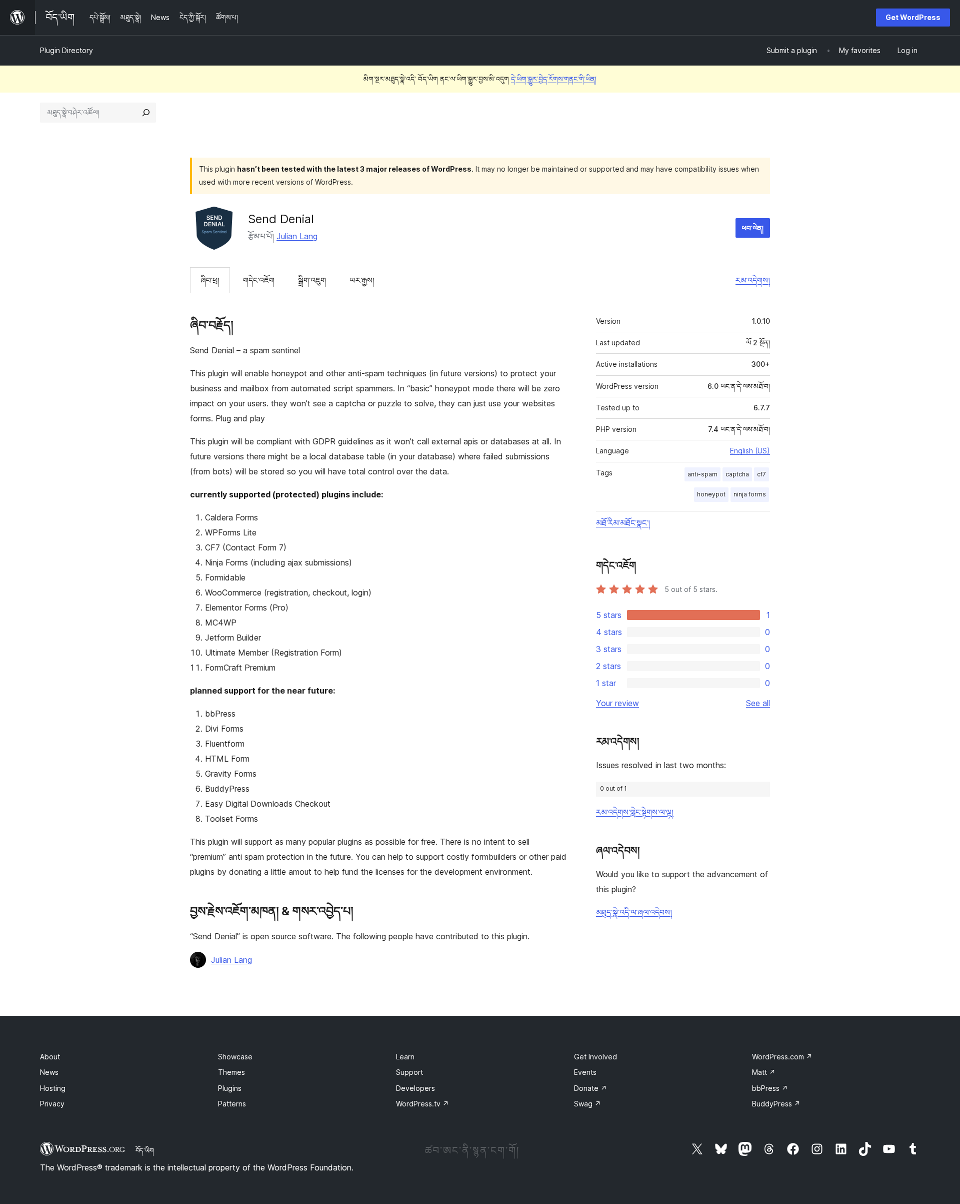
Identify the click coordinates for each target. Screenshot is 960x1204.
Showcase (235, 1056)
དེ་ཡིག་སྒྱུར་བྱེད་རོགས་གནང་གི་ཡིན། (553, 79)
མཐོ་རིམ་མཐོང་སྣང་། (623, 523)
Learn (405, 1056)
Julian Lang (297, 236)
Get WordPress (913, 17)
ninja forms (750, 494)
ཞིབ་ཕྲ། (210, 280)
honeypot (711, 494)
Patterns (232, 1103)
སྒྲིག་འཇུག (312, 280)
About (50, 1056)
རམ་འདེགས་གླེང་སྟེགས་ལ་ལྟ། (635, 812)
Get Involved (595, 1056)
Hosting (53, 1088)
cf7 (761, 474)
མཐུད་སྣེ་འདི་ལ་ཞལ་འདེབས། (634, 912)
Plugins (230, 1088)
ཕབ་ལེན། (753, 228)
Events (585, 1072)
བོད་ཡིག (145, 1150)
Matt (764, 1072)
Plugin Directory (66, 50)
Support (409, 1072)
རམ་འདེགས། (753, 280)
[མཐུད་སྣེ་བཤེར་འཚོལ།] (146, 113)
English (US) (750, 450)
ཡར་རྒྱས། (362, 280)
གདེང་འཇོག (258, 280)
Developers (415, 1088)
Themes (231, 1072)
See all (758, 703)
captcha (737, 474)
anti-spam (703, 474)
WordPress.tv (422, 1103)
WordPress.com (782, 1056)
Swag (587, 1103)
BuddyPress (776, 1103)
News (49, 1072)
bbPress (770, 1088)
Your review (617, 703)
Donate (590, 1088)
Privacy (52, 1103)
